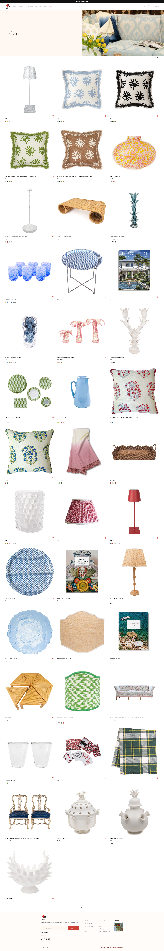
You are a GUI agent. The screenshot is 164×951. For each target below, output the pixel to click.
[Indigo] (58, 483)
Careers (100, 926)
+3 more (7, 422)
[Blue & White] (7, 302)
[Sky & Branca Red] (110, 422)
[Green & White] (112, 181)
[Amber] (5, 543)
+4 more (66, 722)
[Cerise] (61, 422)
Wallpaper (22, 6)
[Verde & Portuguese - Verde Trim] (112, 422)
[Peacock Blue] (115, 242)
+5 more (14, 362)
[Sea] (7, 362)
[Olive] (7, 543)
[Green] (9, 362)
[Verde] (61, 121)
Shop (36, 6)
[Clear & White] (110, 181)
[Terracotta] (63, 121)
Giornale (87, 929)
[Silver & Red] (11, 242)
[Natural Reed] (7, 121)
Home (6, 31)
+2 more (118, 241)
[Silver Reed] (9, 121)
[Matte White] (110, 242)
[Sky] (58, 121)
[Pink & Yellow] (114, 181)
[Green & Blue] (11, 302)
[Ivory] (114, 483)
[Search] (144, 6)
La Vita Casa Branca (90, 923)
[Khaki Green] (61, 483)
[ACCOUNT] (148, 6)
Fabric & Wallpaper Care (104, 931)
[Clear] (5, 362)
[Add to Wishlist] (53, 116)
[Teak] (115, 483)
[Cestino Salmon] (59, 723)
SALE (50, 6)
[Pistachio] (59, 483)
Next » (82, 907)
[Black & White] (59, 422)
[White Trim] (112, 603)
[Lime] (58, 422)
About (99, 923)
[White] (11, 543)
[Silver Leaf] (115, 543)
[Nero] (59, 121)
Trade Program (102, 929)
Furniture (30, 6)
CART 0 (157, 6)
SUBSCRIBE (73, 928)
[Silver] (9, 242)
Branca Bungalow (89, 926)
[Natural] (5, 242)
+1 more (14, 241)
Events (86, 931)
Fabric (15, 6)
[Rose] (11, 362)
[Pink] (114, 242)
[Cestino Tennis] (61, 723)
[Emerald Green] (112, 242)
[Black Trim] (110, 603)
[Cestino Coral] (63, 723)
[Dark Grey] (110, 543)
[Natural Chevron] (5, 121)
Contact (100, 934)
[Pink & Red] (63, 422)
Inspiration (43, 6)
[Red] (7, 242)
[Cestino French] (58, 723)
